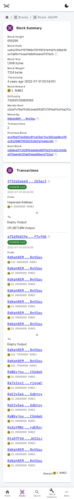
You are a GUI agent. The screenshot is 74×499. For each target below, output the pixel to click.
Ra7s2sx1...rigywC (24, 383)
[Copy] (56, 54)
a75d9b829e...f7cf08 (26, 237)
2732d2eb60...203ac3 (26, 181)
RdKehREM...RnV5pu (21, 119)
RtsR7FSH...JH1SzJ (24, 438)
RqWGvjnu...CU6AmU (24, 372)
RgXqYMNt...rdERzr (24, 427)
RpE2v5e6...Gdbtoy (24, 394)
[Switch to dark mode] (66, 6)
